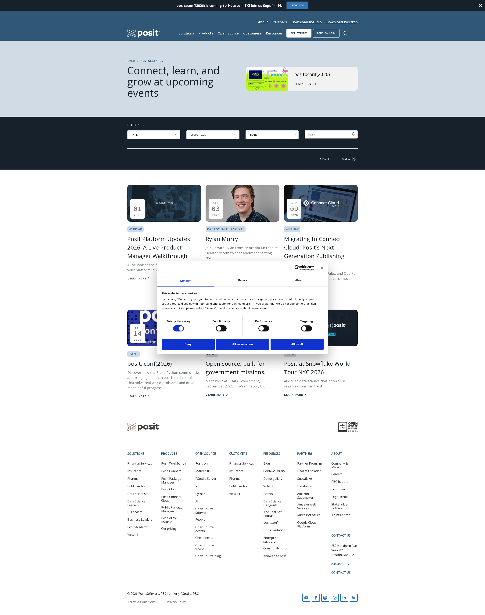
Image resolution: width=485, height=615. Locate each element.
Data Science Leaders (136, 503)
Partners (280, 22)
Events (268, 494)
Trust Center (340, 515)
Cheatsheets (204, 538)
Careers (337, 474)
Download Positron (342, 22)
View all (132, 535)
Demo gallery (326, 33)
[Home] (143, 33)
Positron (201, 463)
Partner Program (309, 463)
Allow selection (242, 344)
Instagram (335, 598)
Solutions (186, 33)
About (263, 22)
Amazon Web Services (306, 506)
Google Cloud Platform (306, 524)
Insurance (134, 471)
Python (200, 494)
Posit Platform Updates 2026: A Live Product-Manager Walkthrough (158, 247)
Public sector (136, 486)
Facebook (316, 598)
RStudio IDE (203, 471)
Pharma (132, 478)
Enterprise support (270, 539)
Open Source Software (204, 511)
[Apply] (353, 134)
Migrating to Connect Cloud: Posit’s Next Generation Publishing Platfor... (314, 251)
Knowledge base (275, 556)
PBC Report (339, 482)
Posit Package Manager (171, 480)
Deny (188, 344)
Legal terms (339, 497)
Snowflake (304, 478)
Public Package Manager (171, 509)
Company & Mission (339, 465)
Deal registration (309, 471)
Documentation (274, 530)
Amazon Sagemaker (305, 495)
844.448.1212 (340, 564)
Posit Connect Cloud (171, 498)
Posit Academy (137, 527)
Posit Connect (171, 471)
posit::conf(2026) (149, 363)
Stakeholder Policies (340, 506)
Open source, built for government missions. (235, 368)
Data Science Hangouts (272, 503)
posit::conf (270, 522)
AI (196, 501)
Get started (299, 33)
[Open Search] (344, 33)
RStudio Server (205, 478)
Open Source (228, 33)
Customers (252, 33)
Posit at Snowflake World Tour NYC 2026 (317, 368)
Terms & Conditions (141, 602)
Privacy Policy (176, 602)
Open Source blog (208, 556)
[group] (153, 134)
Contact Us (341, 535)
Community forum (276, 548)
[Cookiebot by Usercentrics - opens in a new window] (297, 268)
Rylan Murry (222, 239)
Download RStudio (306, 22)
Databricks (305, 486)
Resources (274, 33)
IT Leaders (134, 512)
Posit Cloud (169, 489)
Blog (266, 463)
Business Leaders (139, 519)
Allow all (297, 344)
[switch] (221, 328)
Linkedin (344, 598)
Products (206, 33)
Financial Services (139, 463)
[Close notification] (480, 5)
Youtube (306, 598)
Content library (274, 471)
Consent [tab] (185, 280)
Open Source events (204, 529)
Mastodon (325, 598)
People (200, 519)
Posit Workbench (173, 463)
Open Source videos (204, 547)
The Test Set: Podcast (272, 514)
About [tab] (299, 280)
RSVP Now (297, 5)
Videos (268, 486)
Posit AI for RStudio (169, 520)
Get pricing (169, 528)
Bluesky (354, 598)
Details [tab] (242, 280)
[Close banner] (322, 268)
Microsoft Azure (308, 515)
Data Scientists (137, 494)
